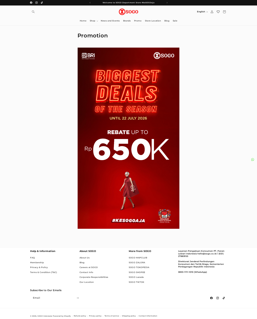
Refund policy (80, 316)
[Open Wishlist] (218, 12)
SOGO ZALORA (137, 262)
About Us (85, 257)
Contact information (148, 316)
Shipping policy (129, 316)
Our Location (87, 282)
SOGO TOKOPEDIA (139, 267)
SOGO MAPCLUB (138, 257)
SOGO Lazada (136, 277)
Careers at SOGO (89, 267)
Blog (82, 262)
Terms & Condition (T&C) (43, 272)
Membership (37, 262)
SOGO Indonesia (44, 316)
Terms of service (112, 316)
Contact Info (86, 272)
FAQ (32, 257)
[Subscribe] (78, 298)
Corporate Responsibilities (94, 277)
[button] (33, 12)
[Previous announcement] (90, 2)
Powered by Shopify (62, 316)
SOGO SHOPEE (137, 272)
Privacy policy (95, 316)
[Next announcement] (167, 2)
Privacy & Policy (39, 267)
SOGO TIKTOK (136, 282)
